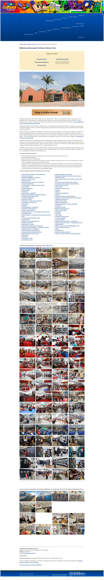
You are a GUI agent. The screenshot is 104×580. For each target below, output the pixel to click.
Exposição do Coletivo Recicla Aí (29, 208)
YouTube (78, 573)
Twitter (83, 573)
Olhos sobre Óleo (26, 190)
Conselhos (82, 25)
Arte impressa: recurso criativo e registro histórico (67, 183)
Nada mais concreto (60, 177)
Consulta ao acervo (42, 59)
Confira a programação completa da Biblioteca (31, 565)
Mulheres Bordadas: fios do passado (63, 174)
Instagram (76, 573)
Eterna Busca (25, 236)
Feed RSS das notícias (71, 574)
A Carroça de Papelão (60, 218)
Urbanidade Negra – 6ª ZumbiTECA (30, 207)
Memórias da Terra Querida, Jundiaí (30, 233)
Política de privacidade (61, 575)
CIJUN (53, 575)
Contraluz (31, 224)
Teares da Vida (58, 186)
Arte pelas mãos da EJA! (27, 222)
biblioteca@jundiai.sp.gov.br (29, 553)
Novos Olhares (25, 235)
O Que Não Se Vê (59, 230)
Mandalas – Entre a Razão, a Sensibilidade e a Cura (67, 225)
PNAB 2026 (65, 18)
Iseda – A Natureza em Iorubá (62, 227)
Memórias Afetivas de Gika (61, 185)
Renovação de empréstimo (42, 62)
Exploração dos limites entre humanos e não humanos (68, 176)
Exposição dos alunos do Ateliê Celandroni (32, 232)
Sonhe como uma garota (61, 200)
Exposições (49, 30)
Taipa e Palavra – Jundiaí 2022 (29, 193)
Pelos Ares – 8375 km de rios (28, 179)
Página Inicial (81, 15)
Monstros (57, 194)
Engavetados (58, 211)
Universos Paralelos (60, 219)
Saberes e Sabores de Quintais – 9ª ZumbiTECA (66, 221)
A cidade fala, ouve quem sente (29, 202)
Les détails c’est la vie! (60, 207)
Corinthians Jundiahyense (28, 197)
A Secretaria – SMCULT (73, 16)
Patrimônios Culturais (28, 34)
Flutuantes (57, 190)
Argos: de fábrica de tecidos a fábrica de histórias (33, 174)
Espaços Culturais (56, 29)
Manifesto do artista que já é (62, 208)
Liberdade (24, 205)
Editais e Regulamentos (66, 27)
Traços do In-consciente (27, 176)
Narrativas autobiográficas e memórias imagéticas (34, 194)
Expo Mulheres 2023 (26, 213)
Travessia (57, 191)
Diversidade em (25, 224)
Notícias (36, 33)
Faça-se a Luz (25, 191)
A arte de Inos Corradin (27, 238)
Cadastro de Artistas (80, 23)
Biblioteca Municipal (50, 20)
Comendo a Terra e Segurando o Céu (30, 221)
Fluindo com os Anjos (27, 199)
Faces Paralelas (25, 186)
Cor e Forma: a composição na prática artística (66, 182)
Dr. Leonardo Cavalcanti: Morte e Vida (31, 218)
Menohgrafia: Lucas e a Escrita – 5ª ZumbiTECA (33, 182)
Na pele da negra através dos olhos (30, 196)
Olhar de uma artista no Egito (62, 188)
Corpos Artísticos (75, 26)
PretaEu (57, 229)
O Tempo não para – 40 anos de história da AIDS (33, 185)
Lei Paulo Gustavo (42, 31)
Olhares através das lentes (61, 202)
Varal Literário (25, 204)
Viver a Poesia (58, 215)
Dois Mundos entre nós (27, 239)
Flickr (81, 573)
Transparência (81, 37)
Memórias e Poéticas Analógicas (63, 232)
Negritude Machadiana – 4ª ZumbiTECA (31, 177)
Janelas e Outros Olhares (61, 210)
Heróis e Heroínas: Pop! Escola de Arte (31, 230)
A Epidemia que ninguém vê (61, 193)
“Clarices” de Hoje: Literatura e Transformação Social (67, 233)
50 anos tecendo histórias (28, 183)
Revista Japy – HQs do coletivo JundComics (32, 200)
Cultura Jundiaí (23, 44)
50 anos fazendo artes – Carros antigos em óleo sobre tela (35, 211)
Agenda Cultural (58, 19)
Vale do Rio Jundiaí (26, 180)
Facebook (73, 573)
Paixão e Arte (58, 205)
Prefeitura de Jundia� (74, 572)
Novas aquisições (41, 65)
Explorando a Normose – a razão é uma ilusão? (66, 204)
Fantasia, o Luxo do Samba (28, 210)
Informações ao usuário (62, 59)
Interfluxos (57, 213)
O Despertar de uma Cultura (62, 216)
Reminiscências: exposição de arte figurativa (32, 225)
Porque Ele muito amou (27, 188)
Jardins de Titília (25, 219)
